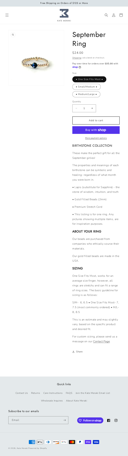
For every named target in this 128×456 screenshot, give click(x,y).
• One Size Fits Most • (89, 79)
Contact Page (101, 341)
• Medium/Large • (86, 94)
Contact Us (22, 393)
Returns (35, 393)
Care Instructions (52, 393)
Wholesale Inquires (52, 400)
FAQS (69, 393)
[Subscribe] (64, 420)
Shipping (76, 57)
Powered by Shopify (37, 448)
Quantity (76, 101)
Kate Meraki (22, 448)
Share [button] (79, 351)
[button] (7, 15)
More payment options (96, 138)
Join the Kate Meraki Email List (93, 393)
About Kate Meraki (76, 400)
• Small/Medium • (86, 86)
